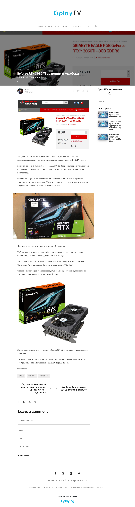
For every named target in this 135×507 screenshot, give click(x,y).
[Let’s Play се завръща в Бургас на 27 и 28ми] (103, 137)
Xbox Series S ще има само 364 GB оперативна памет (73, 388)
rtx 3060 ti (44, 376)
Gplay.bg (88, 26)
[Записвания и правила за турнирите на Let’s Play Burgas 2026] (103, 123)
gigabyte (31, 376)
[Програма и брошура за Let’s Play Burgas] (103, 114)
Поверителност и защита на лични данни (75, 487)
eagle (21, 376)
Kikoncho (29, 92)
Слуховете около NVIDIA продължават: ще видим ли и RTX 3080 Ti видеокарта (33, 388)
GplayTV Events (61, 26)
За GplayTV (48, 487)
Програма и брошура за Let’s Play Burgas (115, 114)
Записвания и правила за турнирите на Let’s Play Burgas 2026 (115, 125)
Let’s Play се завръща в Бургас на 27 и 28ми (115, 138)
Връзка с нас (34, 487)
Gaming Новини (45, 26)
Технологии (76, 26)
